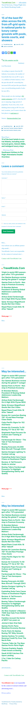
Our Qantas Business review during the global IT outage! (14, 278)
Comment (5, 178)
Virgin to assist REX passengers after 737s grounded (14, 273)
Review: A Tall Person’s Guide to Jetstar (12, 463)
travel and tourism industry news (12, 130)
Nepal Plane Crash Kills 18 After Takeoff (13, 308)
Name (4, 198)
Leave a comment (8, 46)
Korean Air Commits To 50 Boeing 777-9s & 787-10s (13, 428)
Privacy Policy (13, 703)
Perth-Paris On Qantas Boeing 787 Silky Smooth (12, 632)
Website (4, 215)
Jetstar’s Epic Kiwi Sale (12, 623)
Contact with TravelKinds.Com (11, 259)
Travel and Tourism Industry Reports (13, 128)
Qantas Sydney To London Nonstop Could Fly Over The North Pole (14, 638)
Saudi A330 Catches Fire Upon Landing (12, 654)
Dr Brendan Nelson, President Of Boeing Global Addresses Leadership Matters (13, 290)
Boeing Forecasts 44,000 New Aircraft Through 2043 (14, 448)
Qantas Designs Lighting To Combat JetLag (13, 453)
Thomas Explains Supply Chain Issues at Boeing (12, 649)
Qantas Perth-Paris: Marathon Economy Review (13, 627)
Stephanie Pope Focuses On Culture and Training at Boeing (14, 434)
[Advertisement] (14, 347)
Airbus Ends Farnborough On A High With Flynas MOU (14, 298)
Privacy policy (6, 693)
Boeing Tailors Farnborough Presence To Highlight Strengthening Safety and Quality (13, 470)
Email (3, 206)
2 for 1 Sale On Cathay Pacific (11, 659)
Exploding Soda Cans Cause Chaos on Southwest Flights (14, 458)
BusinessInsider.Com (14, 118)
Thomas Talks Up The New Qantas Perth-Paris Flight (13, 644)
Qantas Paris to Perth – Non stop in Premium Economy (13, 283)
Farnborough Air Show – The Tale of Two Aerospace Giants (14, 442)
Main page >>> (7, 316)
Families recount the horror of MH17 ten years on (13, 619)
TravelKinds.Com (8, 3)
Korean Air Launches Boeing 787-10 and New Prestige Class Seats (14, 417)
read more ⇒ (14, 113)
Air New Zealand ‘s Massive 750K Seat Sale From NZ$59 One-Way (14, 613)
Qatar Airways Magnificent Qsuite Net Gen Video (13, 303)
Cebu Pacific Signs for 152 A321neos (13, 423)
